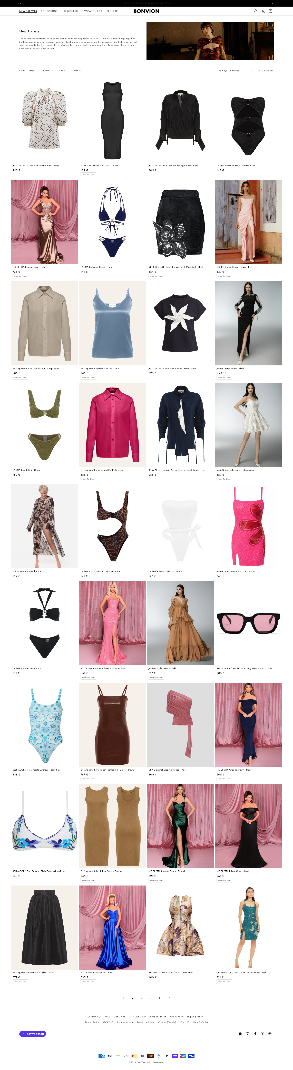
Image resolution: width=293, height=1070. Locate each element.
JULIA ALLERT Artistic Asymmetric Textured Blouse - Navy (178, 470)
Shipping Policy (195, 1016)
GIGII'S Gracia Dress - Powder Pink (234, 267)
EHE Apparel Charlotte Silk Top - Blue (100, 368)
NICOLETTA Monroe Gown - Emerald (167, 871)
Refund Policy (92, 1022)
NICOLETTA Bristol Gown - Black (233, 871)
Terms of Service (157, 1016)
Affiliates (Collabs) (167, 1022)
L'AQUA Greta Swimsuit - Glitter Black (236, 165)
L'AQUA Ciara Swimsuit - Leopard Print (100, 571)
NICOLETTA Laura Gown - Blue (96, 972)
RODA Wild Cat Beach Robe (27, 571)
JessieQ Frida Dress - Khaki (162, 668)
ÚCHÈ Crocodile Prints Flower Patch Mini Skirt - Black (176, 267)
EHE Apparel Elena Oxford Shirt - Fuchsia (102, 470)
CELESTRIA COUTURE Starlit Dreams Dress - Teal (241, 972)
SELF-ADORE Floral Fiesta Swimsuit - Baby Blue (37, 770)
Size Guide (119, 1016)
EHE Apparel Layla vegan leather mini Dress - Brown (107, 770)
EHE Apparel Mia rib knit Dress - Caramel (102, 871)
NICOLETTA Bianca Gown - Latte (29, 267)
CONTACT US (95, 1016)
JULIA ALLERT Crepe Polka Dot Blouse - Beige (36, 165)
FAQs (107, 1016)
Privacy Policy (176, 1016)
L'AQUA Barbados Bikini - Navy (96, 267)
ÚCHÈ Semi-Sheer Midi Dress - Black (99, 165)
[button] (50, 11)
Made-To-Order (200, 1022)
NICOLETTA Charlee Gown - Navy (234, 770)
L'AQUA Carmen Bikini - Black (28, 668)
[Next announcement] (272, 3)
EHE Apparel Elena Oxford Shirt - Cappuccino (36, 368)
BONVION (142, 1062)
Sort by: (223, 70)
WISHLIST (185, 1022)
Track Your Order (137, 1016)
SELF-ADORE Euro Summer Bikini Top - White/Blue (39, 871)
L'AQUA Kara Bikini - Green (27, 470)
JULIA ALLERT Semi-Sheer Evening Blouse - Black (174, 165)
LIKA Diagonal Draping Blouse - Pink (167, 770)
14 (160, 997)
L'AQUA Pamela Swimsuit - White (165, 571)
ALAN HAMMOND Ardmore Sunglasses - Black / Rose (244, 668)
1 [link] (123, 998)
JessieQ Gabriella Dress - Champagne (236, 470)
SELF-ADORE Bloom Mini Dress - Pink (236, 571)
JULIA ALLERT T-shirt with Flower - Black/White (173, 368)
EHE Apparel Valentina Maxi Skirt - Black (33, 972)
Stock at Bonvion (125, 1022)
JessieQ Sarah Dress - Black (230, 368)
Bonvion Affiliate (145, 1022)
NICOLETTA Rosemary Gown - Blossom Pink (103, 668)
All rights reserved (155, 1062)
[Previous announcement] (20, 3)
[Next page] (169, 997)
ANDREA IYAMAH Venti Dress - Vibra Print (170, 972)
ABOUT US (108, 1022)
